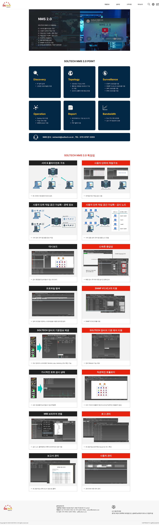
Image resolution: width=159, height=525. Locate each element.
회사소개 (140, 4)
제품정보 (107, 4)
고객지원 (129, 4)
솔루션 (118, 4)
